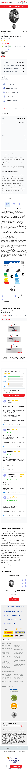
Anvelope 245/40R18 (6, 682)
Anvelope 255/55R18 (6, 678)
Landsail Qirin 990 (6, 652)
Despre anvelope (18, 665)
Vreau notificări (6, 747)
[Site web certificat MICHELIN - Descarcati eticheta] (14, 690)
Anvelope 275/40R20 (18, 680)
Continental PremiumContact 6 (6, 662)
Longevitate (18, 315)
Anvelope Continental (7, 648)
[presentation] (2, 575)
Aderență (13, 46)
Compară (25, 31)
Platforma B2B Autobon (19, 664)
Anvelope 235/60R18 (6, 680)
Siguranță (4, 315)
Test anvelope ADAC (18, 658)
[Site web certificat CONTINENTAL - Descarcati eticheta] (14, 706)
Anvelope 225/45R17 (6, 674)
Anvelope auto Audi (18, 647)
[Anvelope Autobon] (6, 2)
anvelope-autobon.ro (11, 751)
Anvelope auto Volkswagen (17, 646)
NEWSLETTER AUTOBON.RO (9, 723)
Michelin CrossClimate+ (19, 655)
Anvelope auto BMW (18, 649)
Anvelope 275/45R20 (18, 681)
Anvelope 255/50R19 (18, 678)
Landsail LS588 (5, 653)
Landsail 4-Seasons (6, 656)
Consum (5, 46)
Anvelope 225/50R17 (18, 674)
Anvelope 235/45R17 (18, 672)
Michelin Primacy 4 (18, 653)
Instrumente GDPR (20, 747)
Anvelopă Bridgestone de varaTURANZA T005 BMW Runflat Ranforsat (14, 591)
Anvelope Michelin (6, 645)
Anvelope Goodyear (6, 649)
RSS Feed (9, 748)
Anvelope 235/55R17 (18, 675)
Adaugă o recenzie (15, 395)
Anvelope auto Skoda (19, 650)
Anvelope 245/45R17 (18, 677)
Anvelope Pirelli (5, 646)
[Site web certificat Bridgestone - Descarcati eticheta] (14, 714)
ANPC (12, 747)
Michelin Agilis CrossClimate (17, 657)
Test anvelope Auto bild (19, 660)
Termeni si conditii (17, 748)
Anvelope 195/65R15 (6, 675)
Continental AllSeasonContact (6, 667)
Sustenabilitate (10, 315)
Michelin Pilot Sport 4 (18, 652)
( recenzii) (11, 41)
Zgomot (21, 46)
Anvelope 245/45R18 (6, 681)
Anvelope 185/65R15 (6, 677)
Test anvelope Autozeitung (17, 662)
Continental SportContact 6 (5, 659)
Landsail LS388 (5, 655)
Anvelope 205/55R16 (6, 672)
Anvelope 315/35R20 (18, 682)
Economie (24, 315)
